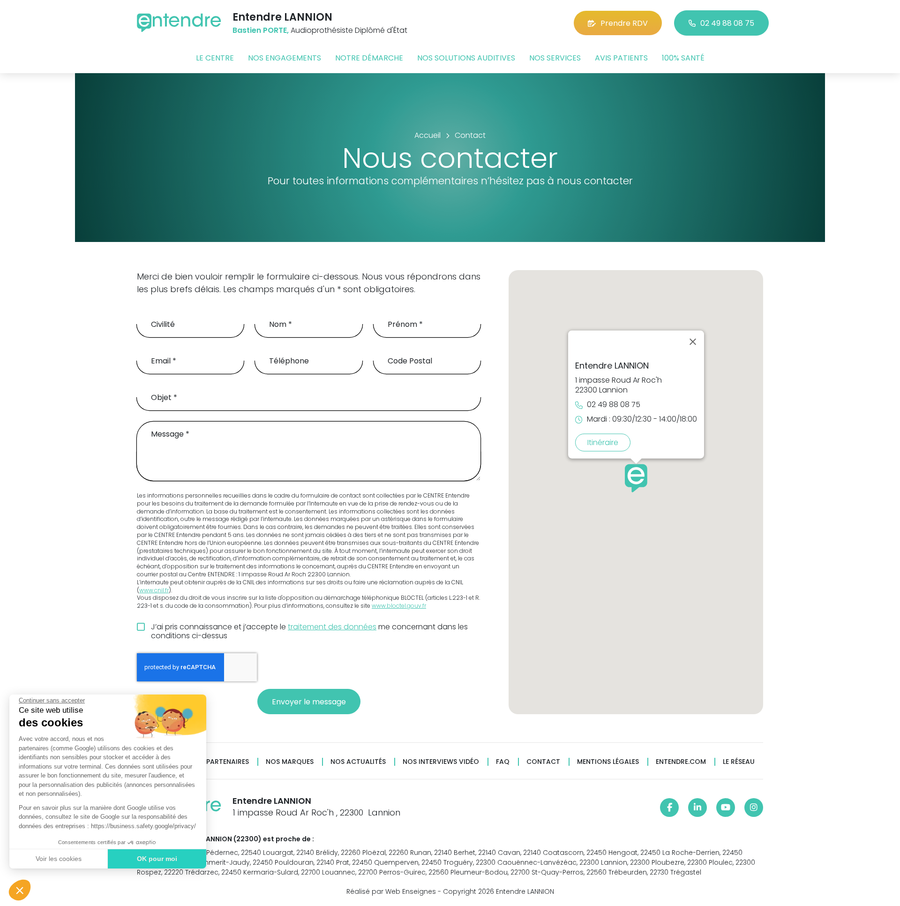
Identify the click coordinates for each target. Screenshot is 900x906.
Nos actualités (358, 762)
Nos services (555, 58)
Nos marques (290, 762)
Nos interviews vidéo (441, 762)
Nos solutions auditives (466, 58)
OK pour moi (157, 858)
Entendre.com (681, 762)
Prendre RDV (624, 23)
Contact (543, 762)
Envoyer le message (309, 701)
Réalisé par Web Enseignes (391, 891)
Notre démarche (369, 58)
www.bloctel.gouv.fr (399, 606)
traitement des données (332, 626)
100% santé (683, 58)
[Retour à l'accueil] (179, 22)
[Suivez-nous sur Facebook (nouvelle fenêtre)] (669, 807)
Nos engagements (284, 58)
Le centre (215, 58)
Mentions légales (608, 762)
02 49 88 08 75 (727, 23)
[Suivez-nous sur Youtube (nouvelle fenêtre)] (725, 807)
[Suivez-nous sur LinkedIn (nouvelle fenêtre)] (697, 807)
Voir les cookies (59, 858)
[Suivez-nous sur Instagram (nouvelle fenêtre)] (753, 807)
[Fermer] (693, 341)
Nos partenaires (219, 762)
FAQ (503, 762)
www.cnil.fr (154, 590)
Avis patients (621, 58)
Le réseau (739, 762)
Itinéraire (602, 442)
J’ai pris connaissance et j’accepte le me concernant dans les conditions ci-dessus (309, 631)
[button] (19, 890)
